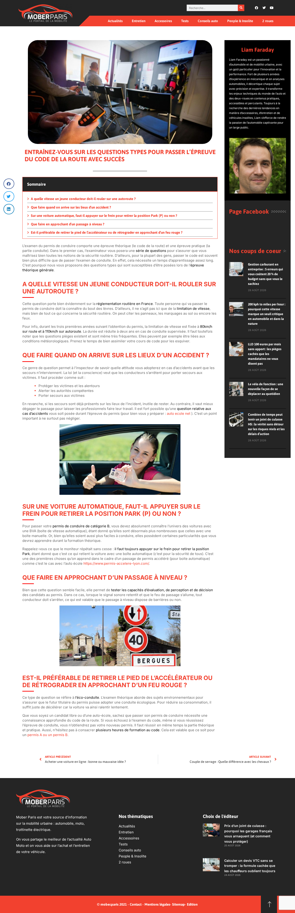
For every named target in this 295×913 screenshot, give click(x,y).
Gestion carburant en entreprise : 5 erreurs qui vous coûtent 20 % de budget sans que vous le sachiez (265, 274)
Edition (192, 904)
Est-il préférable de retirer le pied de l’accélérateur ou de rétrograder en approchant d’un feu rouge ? (107, 232)
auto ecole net (178, 413)
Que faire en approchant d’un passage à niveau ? (67, 224)
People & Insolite (240, 21)
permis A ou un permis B (47, 735)
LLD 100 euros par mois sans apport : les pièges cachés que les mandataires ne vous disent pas (264, 353)
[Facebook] (256, 8)
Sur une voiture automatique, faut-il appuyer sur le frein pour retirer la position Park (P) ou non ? (104, 216)
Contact (136, 904)
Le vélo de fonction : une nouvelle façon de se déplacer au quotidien (265, 389)
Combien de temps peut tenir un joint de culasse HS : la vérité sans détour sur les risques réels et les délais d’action (266, 424)
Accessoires (163, 21)
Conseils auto (208, 21)
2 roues (267, 21)
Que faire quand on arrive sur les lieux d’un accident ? (71, 207)
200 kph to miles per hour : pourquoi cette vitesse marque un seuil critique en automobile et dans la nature (266, 313)
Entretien (138, 21)
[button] (8, 184)
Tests (185, 21)
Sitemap (178, 904)
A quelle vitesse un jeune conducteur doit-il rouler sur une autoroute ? (83, 199)
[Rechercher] (241, 8)
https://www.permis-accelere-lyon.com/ (116, 563)
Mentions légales (157, 904)
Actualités (115, 21)
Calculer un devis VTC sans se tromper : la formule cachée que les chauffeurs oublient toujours (249, 866)
